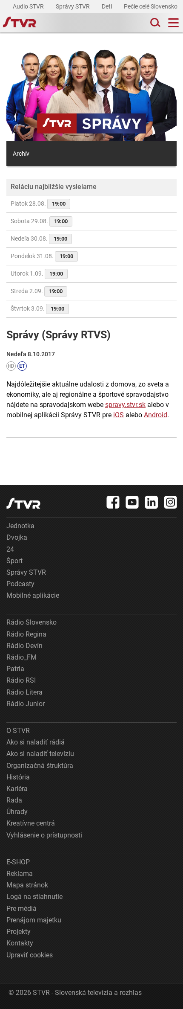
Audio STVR (29, 6)
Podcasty (20, 584)
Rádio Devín (24, 646)
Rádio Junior (25, 704)
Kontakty (19, 943)
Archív (21, 153)
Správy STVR (73, 6)
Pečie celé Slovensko (151, 6)
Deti (107, 6)
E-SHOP (18, 862)
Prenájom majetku (33, 920)
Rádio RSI (21, 680)
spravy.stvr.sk (125, 405)
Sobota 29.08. (39, 221)
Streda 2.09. (37, 291)
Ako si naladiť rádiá (35, 742)
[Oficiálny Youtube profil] (132, 502)
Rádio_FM (21, 657)
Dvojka (16, 537)
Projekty (18, 932)
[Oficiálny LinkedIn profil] (151, 502)
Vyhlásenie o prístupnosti (44, 835)
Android (155, 415)
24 (10, 549)
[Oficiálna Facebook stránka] (113, 502)
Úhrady (17, 812)
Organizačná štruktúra (39, 766)
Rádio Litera (24, 692)
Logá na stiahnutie (34, 897)
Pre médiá (21, 908)
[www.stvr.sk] (23, 503)
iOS (118, 415)
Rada (14, 800)
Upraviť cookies (29, 955)
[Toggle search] (154, 22)
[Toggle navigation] (173, 22)
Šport (14, 561)
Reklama (19, 873)
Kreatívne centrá (30, 823)
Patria (15, 669)
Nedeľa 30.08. (39, 238)
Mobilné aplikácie (32, 595)
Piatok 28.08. (38, 203)
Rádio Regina (26, 634)
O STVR (18, 731)
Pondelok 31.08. (42, 256)
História (18, 777)
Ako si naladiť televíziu (40, 754)
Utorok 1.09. (37, 273)
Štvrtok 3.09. (37, 308)
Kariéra (17, 789)
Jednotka (20, 526)
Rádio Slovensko (31, 622)
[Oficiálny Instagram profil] (170, 502)
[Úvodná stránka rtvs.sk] (19, 23)
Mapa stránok (27, 885)
